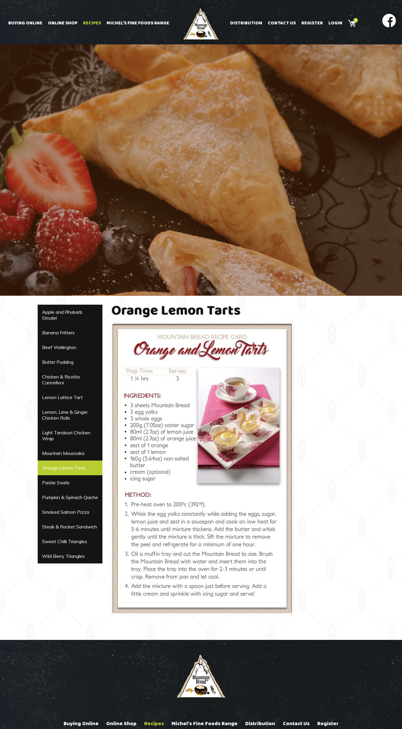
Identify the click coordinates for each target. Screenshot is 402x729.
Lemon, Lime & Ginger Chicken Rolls (65, 415)
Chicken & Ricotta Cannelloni (61, 380)
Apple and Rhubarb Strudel (62, 315)
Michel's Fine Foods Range (138, 23)
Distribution (246, 23)
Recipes (92, 23)
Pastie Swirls (55, 483)
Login (335, 23)
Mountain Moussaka (63, 453)
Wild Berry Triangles (63, 556)
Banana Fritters (58, 333)
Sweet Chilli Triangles (64, 541)
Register (312, 23)
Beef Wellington (59, 347)
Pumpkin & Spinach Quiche (70, 497)
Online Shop (62, 23)
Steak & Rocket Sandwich (69, 527)
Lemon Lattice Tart (62, 397)
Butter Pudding (58, 362)
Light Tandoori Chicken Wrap (66, 435)
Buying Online (25, 23)
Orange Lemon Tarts (64, 468)
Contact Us (282, 23)
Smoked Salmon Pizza (65, 512)
